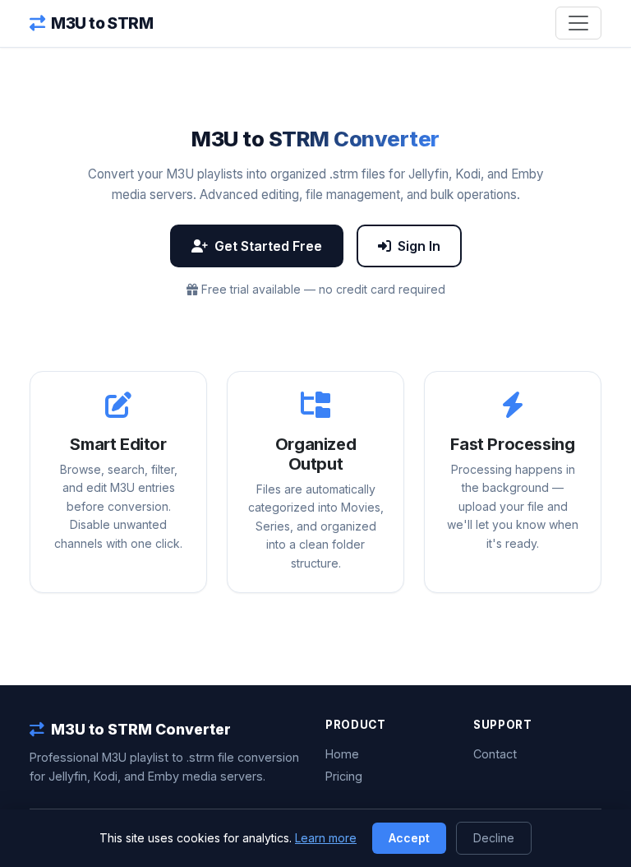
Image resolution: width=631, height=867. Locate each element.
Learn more (326, 838)
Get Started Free (268, 246)
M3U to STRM (102, 23)
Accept (409, 838)
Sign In (419, 246)
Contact (495, 754)
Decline (493, 838)
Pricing (343, 776)
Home (342, 754)
